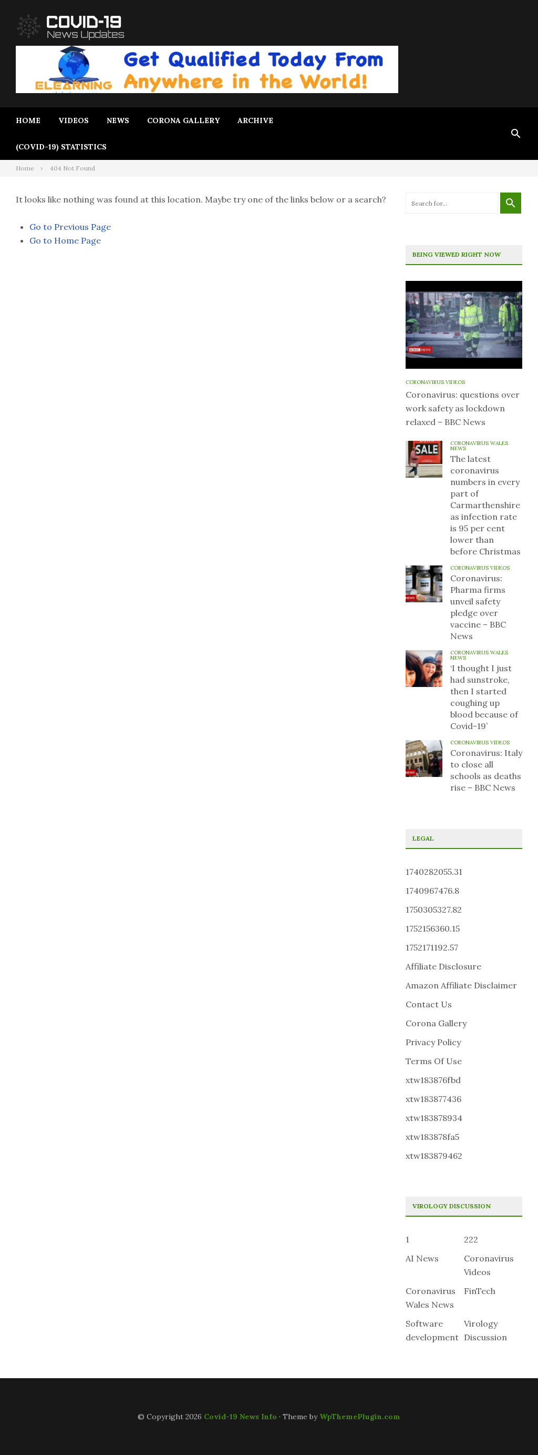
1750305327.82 (434, 909)
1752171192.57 (432, 947)
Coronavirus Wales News (479, 446)
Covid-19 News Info (240, 1416)
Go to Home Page (65, 240)
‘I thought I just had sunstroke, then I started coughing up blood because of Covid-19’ (484, 697)
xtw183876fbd (433, 1080)
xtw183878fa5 (432, 1136)
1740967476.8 (432, 890)
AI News (422, 1258)
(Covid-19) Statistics (61, 146)
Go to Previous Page (70, 226)
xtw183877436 (433, 1099)
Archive (255, 120)
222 (471, 1239)
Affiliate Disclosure (443, 966)
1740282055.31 (434, 871)
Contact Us (429, 1004)
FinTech (479, 1291)
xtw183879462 (434, 1155)
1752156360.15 (433, 928)
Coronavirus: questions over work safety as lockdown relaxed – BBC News (463, 408)
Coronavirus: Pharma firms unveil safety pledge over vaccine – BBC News (478, 607)
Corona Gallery (183, 120)
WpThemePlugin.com (359, 1416)
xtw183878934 (434, 1118)
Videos (73, 120)
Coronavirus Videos (435, 382)
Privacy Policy (433, 1042)
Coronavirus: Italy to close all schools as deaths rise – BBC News (486, 770)
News (118, 120)
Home (28, 120)
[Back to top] (508, 1425)
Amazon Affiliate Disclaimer (461, 985)
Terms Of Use (434, 1061)
